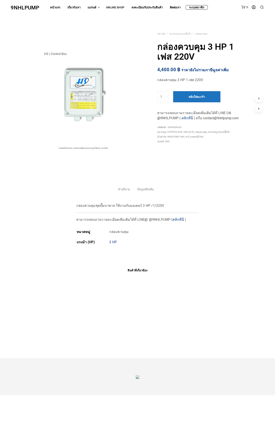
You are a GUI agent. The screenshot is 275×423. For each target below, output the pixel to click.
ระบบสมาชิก (196, 7)
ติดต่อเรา (175, 7)
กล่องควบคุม (201, 34)
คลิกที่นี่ (187, 118)
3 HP (113, 242)
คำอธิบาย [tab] (124, 189)
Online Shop (115, 7)
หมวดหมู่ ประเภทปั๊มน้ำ (180, 34)
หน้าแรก (55, 7)
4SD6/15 (51, 337)
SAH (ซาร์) (188, 132)
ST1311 (194, 337)
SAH (182, 137)
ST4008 (146, 337)
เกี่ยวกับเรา (74, 7)
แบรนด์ (92, 7)
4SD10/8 (99, 337)
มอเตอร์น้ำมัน (196, 137)
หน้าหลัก (161, 34)
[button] (244, 7)
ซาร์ (187, 137)
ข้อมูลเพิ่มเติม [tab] (145, 189)
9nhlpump (173, 137)
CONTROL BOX (174, 132)
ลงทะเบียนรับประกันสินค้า (147, 7)
